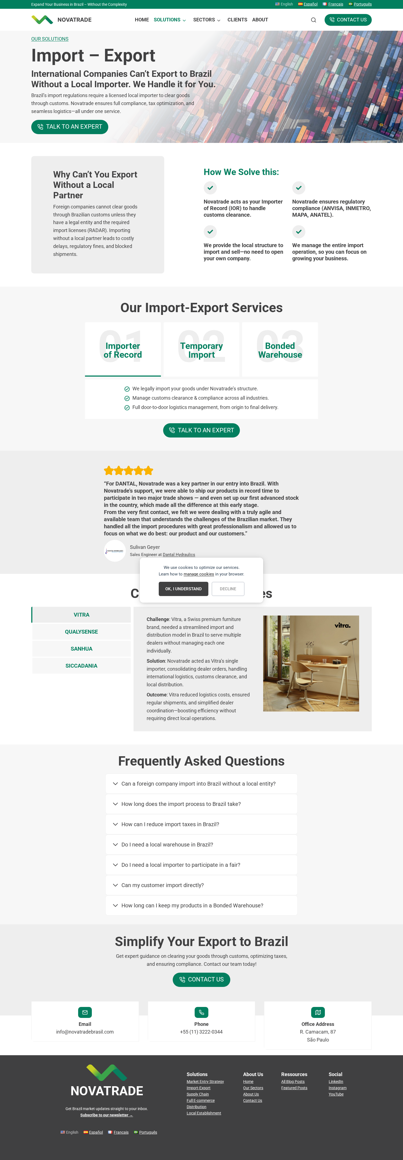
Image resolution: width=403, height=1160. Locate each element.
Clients (237, 19)
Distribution (196, 1107)
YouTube (336, 1094)
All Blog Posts (293, 1081)
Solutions (167, 19)
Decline (228, 588)
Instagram (338, 1088)
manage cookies (199, 574)
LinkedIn (336, 1081)
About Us (251, 1094)
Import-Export (199, 1088)
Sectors (204, 19)
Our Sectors (253, 1088)
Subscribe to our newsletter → (106, 1115)
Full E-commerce (201, 1100)
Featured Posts (294, 1088)
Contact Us (252, 1100)
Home (142, 19)
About (260, 19)
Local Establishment (204, 1113)
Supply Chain (198, 1094)
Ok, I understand (183, 588)
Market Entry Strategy (205, 1081)
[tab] (123, 349)
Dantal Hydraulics (179, 554)
